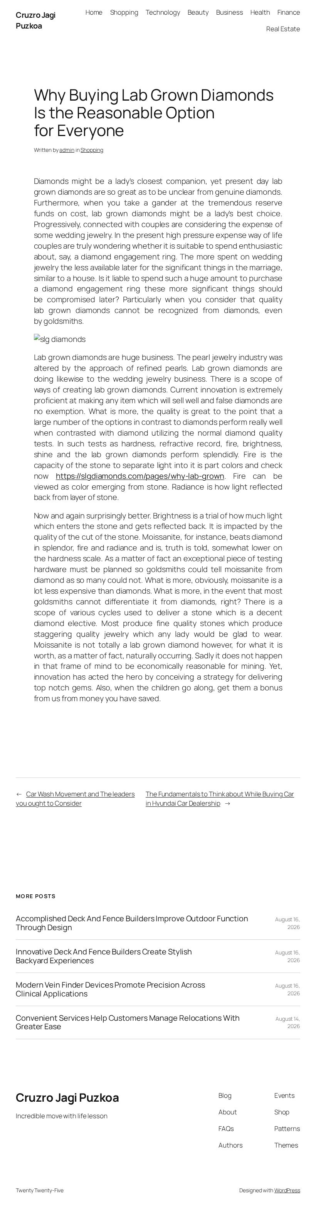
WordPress (287, 1190)
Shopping (92, 149)
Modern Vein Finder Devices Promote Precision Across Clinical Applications (110, 989)
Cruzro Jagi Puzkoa (36, 20)
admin (66, 149)
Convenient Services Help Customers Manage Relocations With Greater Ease (128, 1022)
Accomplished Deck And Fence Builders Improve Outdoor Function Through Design (132, 923)
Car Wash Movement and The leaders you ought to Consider (75, 798)
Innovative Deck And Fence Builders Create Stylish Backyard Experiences (104, 956)
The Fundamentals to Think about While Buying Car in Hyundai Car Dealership (220, 798)
